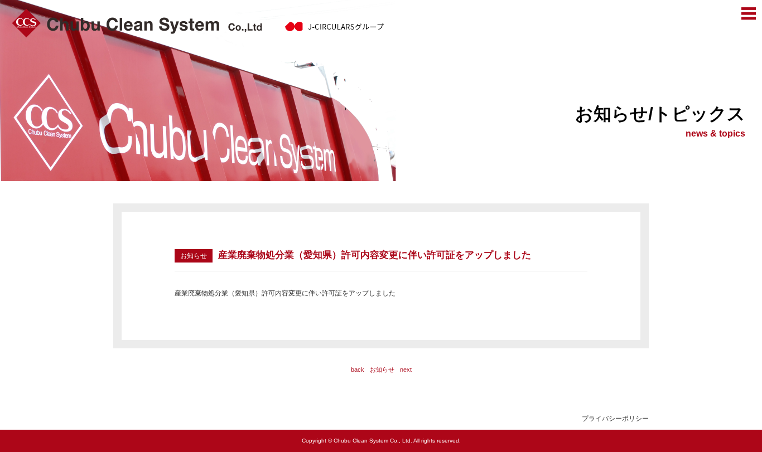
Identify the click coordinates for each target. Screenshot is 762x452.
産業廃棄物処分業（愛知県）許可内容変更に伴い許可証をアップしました (285, 293)
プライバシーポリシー (615, 418)
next (406, 369)
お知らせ (382, 369)
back (357, 369)
